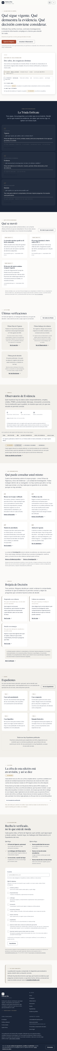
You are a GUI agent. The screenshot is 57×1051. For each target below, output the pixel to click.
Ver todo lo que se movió (46, 230)
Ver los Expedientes (48, 686)
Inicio (30, 995)
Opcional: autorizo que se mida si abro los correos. (28, 933)
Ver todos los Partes (48, 318)
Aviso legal (32, 1029)
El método (4, 1019)
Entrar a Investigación (29, 559)
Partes (30, 1006)
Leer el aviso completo (14, 1038)
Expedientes (22, 920)
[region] (28, 436)
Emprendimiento (22, 893)
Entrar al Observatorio (10, 174)
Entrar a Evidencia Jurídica (13, 559)
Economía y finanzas (28, 910)
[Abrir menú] (49, 2)
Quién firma (5, 1027)
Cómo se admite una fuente (13, 455)
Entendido (50, 1047)
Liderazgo (27, 899)
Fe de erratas (5, 1024)
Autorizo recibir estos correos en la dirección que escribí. (29, 926)
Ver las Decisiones (14, 373)
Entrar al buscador (9, 514)
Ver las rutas (7, 202)
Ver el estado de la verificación (13, 800)
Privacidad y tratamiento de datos (37, 1026)
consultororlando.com (32, 980)
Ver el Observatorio (41, 345)
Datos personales (37, 1023)
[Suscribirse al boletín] (53, 2)
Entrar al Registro (9, 147)
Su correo (9, 871)
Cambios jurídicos (23, 888)
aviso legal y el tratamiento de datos (37, 952)
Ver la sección (14, 345)
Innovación (25, 905)
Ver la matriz (7, 545)
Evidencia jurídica (33, 1011)
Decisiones (32, 1003)
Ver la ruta (7, 618)
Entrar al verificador (38, 516)
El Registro (31, 998)
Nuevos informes (22, 915)
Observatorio (32, 1001)
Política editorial (6, 1022)
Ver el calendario (39, 294)
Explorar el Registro (9, 41)
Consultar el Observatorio (26, 41)
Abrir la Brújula (9, 661)
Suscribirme (12, 943)
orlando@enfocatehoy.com (11, 952)
